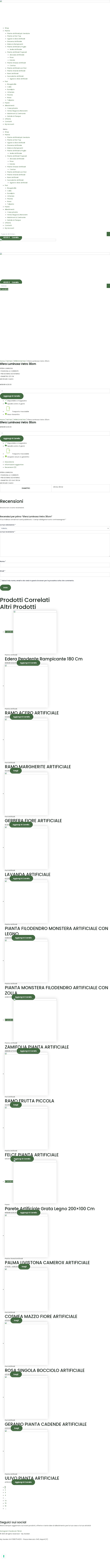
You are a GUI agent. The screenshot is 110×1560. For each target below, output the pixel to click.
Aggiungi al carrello (11, 396)
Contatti (8, 121)
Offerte (8, 119)
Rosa (9, 97)
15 (5, 1503)
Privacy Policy (5, 1545)
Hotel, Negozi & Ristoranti (17, 111)
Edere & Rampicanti (15, 44)
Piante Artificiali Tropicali (17, 52)
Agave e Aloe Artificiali (16, 39)
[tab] (57, 462)
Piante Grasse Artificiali (16, 63)
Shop (7, 28)
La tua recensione (7, 532)
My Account (9, 124)
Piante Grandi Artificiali (16, 71)
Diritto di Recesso (7, 1556)
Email (2, 571)
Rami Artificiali (12, 73)
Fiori (6, 81)
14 (5, 1500)
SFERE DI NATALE (20, 361)
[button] (55, 129)
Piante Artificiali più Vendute (18, 33)
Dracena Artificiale (14, 41)
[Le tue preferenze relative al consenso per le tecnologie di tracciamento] (4, 1556)
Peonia (10, 95)
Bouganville (11, 84)
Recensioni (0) (10, 467)
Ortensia (10, 92)
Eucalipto (11, 89)
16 (5, 1506)
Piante (7, 31)
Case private (12, 108)
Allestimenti (9, 105)
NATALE (9, 361)
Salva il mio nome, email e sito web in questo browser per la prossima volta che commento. (38, 581)
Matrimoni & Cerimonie (16, 113)
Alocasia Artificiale (17, 55)
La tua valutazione (8, 525)
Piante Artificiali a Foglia (16, 47)
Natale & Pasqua (14, 116)
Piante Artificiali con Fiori (16, 68)
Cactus (13, 65)
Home (2, 361)
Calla (9, 87)
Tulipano (10, 100)
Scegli (15, 771)
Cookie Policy (5, 1550)
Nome (3, 561)
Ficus (12, 57)
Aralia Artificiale (16, 49)
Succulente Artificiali (15, 76)
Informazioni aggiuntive (14, 464)
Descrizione (9, 462)
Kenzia (12, 60)
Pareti (7, 103)
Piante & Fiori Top (14, 36)
